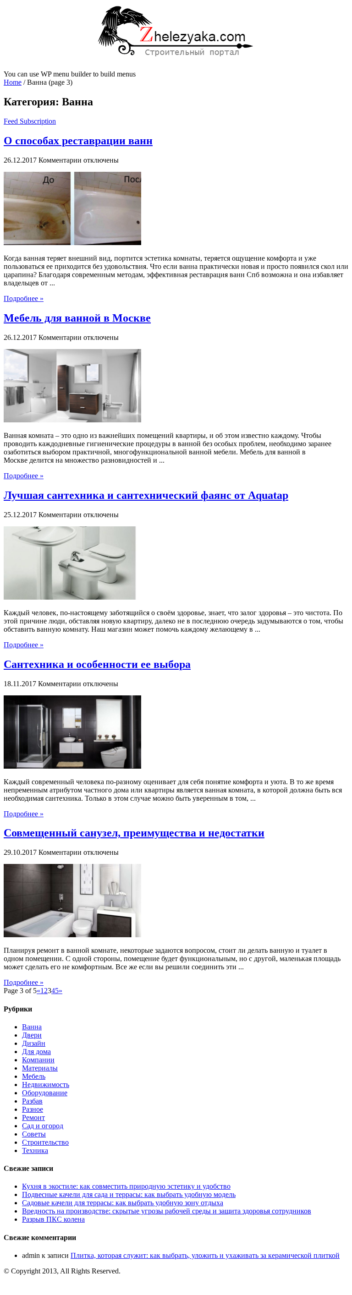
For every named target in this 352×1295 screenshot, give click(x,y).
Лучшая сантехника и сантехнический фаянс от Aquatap (146, 495)
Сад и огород (42, 1126)
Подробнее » (24, 298)
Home (13, 82)
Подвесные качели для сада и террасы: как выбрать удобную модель (129, 1194)
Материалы (40, 1068)
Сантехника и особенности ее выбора (97, 664)
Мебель (33, 1076)
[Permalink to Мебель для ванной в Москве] (72, 420)
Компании (38, 1060)
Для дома (36, 1051)
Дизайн (33, 1043)
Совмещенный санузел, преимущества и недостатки (134, 833)
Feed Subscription (30, 121)
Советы (34, 1134)
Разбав (32, 1101)
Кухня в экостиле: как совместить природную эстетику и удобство (126, 1186)
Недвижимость (45, 1084)
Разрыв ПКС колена (53, 1219)
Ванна (32, 1027)
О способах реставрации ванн (78, 141)
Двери (32, 1035)
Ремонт (33, 1117)
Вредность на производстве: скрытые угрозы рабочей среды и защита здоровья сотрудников (166, 1211)
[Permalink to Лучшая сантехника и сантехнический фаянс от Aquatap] (72, 597)
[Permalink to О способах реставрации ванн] (72, 242)
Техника (35, 1150)
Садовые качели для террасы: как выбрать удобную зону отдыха (122, 1203)
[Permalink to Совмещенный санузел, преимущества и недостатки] (72, 935)
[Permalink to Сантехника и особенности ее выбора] (72, 766)
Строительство (45, 1142)
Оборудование (44, 1093)
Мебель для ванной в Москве (77, 318)
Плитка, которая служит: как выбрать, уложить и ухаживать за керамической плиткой (205, 1255)
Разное (32, 1109)
